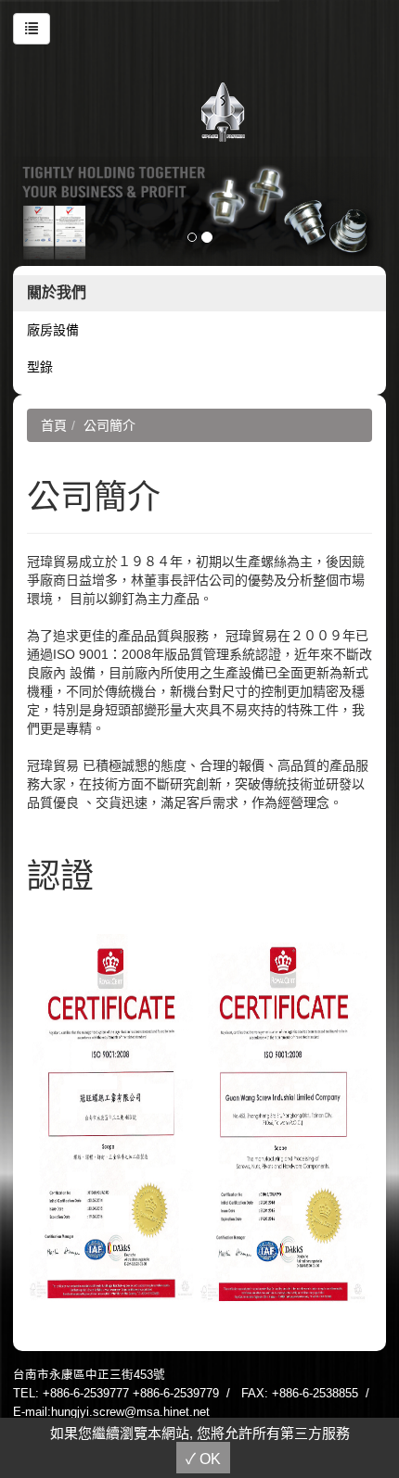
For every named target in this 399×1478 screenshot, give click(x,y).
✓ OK (203, 1459)
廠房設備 (53, 329)
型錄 (40, 367)
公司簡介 (109, 425)
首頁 (54, 425)
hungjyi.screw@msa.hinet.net (130, 1412)
